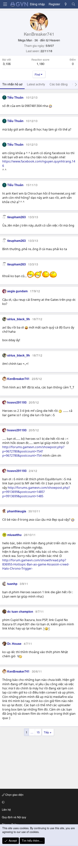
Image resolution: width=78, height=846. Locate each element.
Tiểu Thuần (15, 97)
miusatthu (14, 535)
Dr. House (14, 643)
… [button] (31, 732)
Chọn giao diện (14, 795)
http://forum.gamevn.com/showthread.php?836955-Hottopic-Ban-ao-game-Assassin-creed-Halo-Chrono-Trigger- (35, 564)
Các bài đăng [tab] (59, 84)
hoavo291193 (17, 402)
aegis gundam (17, 291)
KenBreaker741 (18, 379)
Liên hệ (6, 809)
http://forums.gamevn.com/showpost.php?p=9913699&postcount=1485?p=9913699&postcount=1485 (36, 492)
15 (38, 732)
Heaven (54, 40)
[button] (38, 802)
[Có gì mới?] (66, 4)
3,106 (7, 63)
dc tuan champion (20, 611)
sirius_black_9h (18, 319)
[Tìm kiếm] (73, 4)
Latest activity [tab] (36, 84)
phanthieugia (16, 511)
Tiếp (46, 732)
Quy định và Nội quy (14, 817)
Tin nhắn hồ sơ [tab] (12, 84)
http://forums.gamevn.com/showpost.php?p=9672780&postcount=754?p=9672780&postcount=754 (33, 451)
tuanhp (12, 584)
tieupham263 (16, 217)
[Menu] (5, 4)
